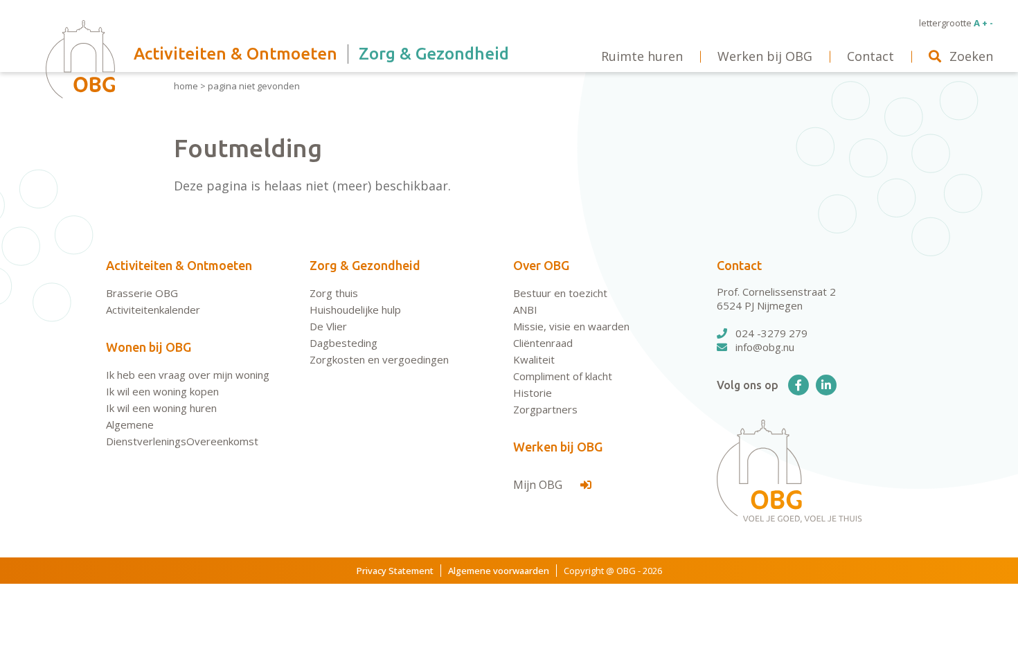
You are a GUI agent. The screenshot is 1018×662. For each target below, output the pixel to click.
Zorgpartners (545, 409)
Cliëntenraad (543, 343)
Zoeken (971, 56)
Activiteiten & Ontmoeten (179, 265)
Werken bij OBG (557, 447)
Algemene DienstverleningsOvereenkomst (182, 433)
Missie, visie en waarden (571, 326)
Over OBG (541, 265)
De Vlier (328, 326)
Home (186, 86)
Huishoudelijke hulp (355, 309)
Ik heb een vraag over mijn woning (187, 375)
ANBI (525, 309)
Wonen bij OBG (148, 347)
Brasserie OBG (142, 293)
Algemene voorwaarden (498, 570)
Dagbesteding (343, 343)
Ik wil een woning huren (161, 408)
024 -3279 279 (771, 333)
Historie (532, 393)
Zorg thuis (334, 293)
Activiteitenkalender (153, 309)
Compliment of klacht (562, 376)
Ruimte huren (642, 56)
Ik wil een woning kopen (162, 391)
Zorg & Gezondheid (365, 265)
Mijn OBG (539, 484)
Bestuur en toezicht (560, 293)
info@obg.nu (764, 347)
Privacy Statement (395, 570)
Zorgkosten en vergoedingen (379, 359)
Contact (739, 265)
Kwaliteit (534, 359)
